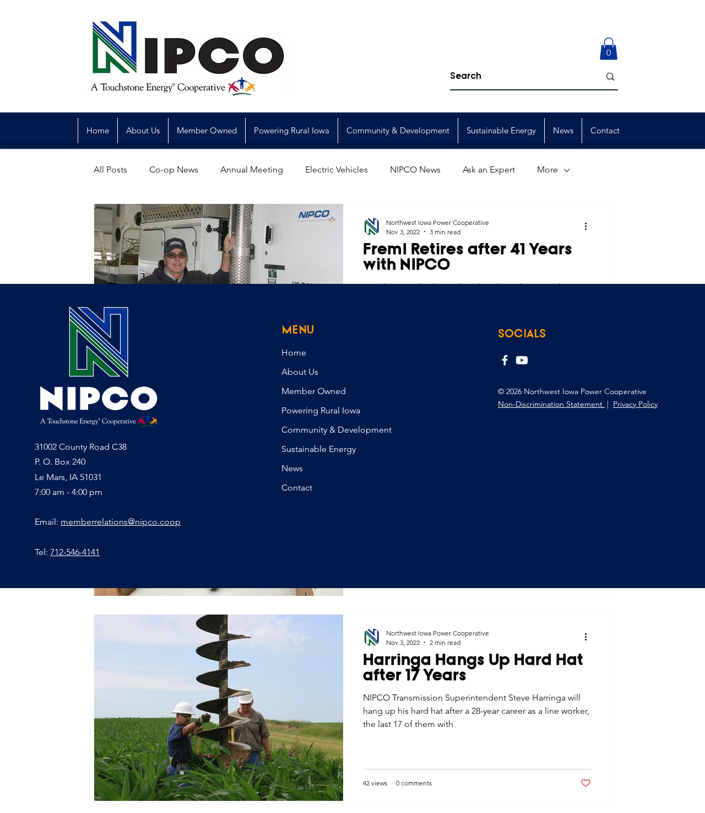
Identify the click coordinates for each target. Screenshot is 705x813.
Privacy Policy (635, 404)
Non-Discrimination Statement (551, 404)
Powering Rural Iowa (320, 410)
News (292, 468)
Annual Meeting (251, 169)
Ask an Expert (489, 169)
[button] (608, 48)
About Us (299, 372)
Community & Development (336, 429)
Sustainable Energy (318, 449)
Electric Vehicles (336, 169)
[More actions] (589, 226)
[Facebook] (505, 360)
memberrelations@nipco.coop (121, 521)
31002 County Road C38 (81, 447)
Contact (296, 487)
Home (293, 352)
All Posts (110, 169)
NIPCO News (415, 169)
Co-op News (173, 169)
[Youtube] (522, 360)
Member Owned (313, 391)
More (547, 169)
